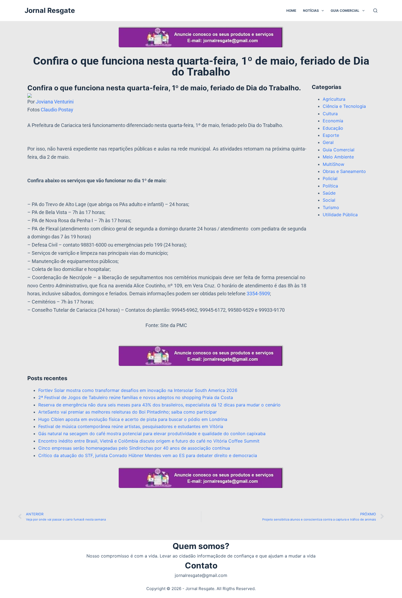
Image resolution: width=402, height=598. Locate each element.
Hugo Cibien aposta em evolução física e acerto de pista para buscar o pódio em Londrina (132, 419)
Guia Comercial (345, 10)
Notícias (311, 10)
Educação (333, 128)
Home (291, 10)
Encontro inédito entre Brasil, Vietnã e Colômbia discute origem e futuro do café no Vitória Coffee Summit (149, 441)
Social (329, 200)
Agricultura (334, 99)
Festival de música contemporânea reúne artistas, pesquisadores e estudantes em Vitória (130, 426)
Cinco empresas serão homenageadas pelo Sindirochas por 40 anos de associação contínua (134, 448)
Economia (333, 120)
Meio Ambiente (338, 157)
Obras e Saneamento (344, 171)
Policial (330, 178)
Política (330, 186)
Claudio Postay (57, 109)
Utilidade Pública (340, 214)
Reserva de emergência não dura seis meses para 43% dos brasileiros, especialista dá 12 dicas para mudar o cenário (159, 405)
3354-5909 (258, 293)
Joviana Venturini (55, 102)
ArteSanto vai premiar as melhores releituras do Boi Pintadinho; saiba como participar (127, 412)
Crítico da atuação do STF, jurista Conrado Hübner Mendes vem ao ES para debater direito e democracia (147, 455)
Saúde (329, 193)
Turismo (331, 207)
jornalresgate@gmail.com (201, 575)
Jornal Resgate (50, 10)
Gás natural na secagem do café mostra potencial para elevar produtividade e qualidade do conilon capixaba (152, 433)
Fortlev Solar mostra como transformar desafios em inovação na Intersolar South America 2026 (137, 390)
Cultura (330, 113)
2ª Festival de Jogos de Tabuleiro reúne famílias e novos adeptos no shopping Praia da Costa (135, 397)
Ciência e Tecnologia (344, 106)
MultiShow (333, 164)
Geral (328, 142)
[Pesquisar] (375, 10)
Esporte (331, 135)
